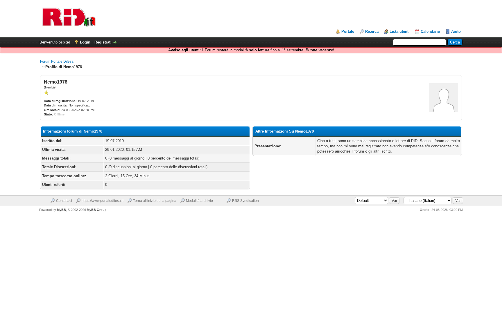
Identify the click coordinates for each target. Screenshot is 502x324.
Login (85, 42)
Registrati (103, 42)
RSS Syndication (245, 201)
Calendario (430, 31)
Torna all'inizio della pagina (154, 201)
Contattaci (64, 201)
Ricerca (372, 31)
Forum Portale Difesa (56, 61)
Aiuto (456, 31)
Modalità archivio (199, 201)
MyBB (61, 209)
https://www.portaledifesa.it (102, 201)
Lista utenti (400, 31)
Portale (347, 31)
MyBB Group (97, 209)
